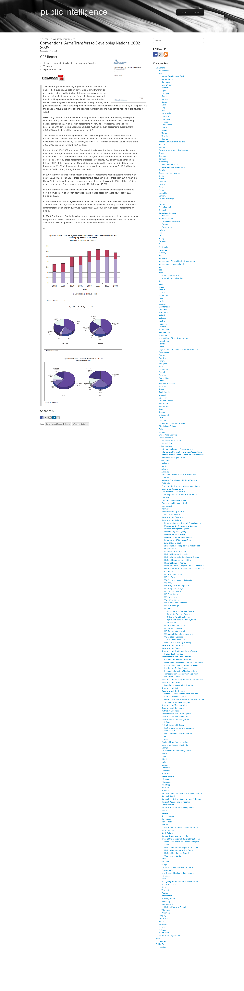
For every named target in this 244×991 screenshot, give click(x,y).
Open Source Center (173, 855)
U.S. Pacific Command (173, 628)
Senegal (165, 121)
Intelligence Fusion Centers (176, 668)
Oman (161, 346)
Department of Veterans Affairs (177, 540)
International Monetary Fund (171, 264)
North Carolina (168, 830)
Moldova (162, 326)
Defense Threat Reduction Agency (178, 537)
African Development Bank (173, 76)
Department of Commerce (172, 517)
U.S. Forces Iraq (170, 597)
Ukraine (162, 432)
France (161, 232)
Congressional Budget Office (174, 500)
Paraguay (163, 363)
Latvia (161, 301)
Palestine (163, 358)
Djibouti (165, 87)
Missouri (165, 787)
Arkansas (165, 471)
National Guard (168, 796)
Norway (162, 343)
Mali (163, 110)
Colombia (163, 193)
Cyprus (162, 204)
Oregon (165, 864)
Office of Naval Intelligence (178, 616)
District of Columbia (170, 710)
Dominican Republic (167, 212)
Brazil (161, 175)
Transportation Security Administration (181, 673)
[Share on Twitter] (46, 417)
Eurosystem (167, 227)
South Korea (164, 406)
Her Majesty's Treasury (171, 440)
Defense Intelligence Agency (176, 528)
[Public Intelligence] (74, 12)
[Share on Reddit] (50, 417)
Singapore (163, 397)
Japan (161, 284)
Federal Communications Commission (178, 727)
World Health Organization (173, 457)
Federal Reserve (168, 730)
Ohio (164, 858)
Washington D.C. (169, 898)
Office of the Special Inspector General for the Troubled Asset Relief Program (184, 700)
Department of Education (172, 645)
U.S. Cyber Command (176, 639)
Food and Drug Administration (175, 742)
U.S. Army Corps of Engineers (176, 585)
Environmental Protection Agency (176, 713)
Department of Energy (171, 648)
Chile (161, 187)
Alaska (164, 466)
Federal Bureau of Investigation (175, 719)
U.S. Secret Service (172, 676)
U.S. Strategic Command (174, 636)
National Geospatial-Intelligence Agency (181, 557)
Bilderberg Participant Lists (173, 167)
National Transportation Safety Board (178, 807)
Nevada (165, 813)
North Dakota (167, 833)
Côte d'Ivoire (167, 84)
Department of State (170, 688)
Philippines (163, 369)
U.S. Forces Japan (171, 599)
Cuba (161, 201)
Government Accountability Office (176, 750)
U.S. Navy (168, 608)
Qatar (161, 380)
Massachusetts (168, 776)
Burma (161, 178)
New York (165, 824)
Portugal (162, 375)
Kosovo (162, 289)
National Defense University (176, 554)
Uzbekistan (163, 918)
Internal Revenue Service (175, 696)
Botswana (166, 82)
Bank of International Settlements (173, 150)
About (184, 12)
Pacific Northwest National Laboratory (178, 867)
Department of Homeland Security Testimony (183, 662)
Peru (161, 366)
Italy (161, 281)
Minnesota (166, 782)
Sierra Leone (167, 124)
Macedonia (163, 312)
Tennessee (166, 875)
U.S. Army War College (173, 588)
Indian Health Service (173, 653)
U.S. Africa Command (173, 574)
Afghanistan (164, 70)
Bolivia (162, 170)
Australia (162, 144)
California (166, 483)
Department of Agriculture (173, 511)
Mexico (162, 321)
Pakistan (162, 355)
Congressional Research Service (57, 39)
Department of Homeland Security (176, 656)
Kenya (164, 102)
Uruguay (162, 915)
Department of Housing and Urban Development (182, 679)
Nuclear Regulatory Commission (175, 836)
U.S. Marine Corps (171, 605)
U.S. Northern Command (174, 625)
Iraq (160, 269)
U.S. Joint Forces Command (175, 602)
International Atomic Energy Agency (177, 449)
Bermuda (162, 158)
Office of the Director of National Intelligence (181, 838)
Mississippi (166, 784)
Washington (167, 895)
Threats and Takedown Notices (172, 423)
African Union (167, 79)
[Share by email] (58, 417)
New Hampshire (168, 816)
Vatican (162, 921)
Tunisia (165, 136)
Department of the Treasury (173, 690)
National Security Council (175, 907)
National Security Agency (175, 562)
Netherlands (164, 329)
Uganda (165, 138)
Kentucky (166, 767)
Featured (162, 941)
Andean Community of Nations (172, 141)
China (161, 190)
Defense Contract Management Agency (181, 525)
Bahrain (162, 147)
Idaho (164, 756)
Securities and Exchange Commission (178, 873)
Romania (162, 386)
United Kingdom (166, 437)
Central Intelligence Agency (173, 491)
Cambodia (163, 181)
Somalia (165, 127)
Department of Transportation (174, 705)
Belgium (162, 156)
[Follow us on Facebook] (155, 54)
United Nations (165, 446)
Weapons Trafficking (80, 424)
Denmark (162, 210)
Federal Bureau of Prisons (173, 725)
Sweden (162, 412)
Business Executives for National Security (179, 480)
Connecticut (167, 506)
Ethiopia (165, 93)
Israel (161, 272)
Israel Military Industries (172, 278)
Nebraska (165, 810)
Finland (162, 230)
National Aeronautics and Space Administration (182, 793)
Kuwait (162, 292)
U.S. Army (168, 582)
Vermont (165, 890)
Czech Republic (165, 207)
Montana (165, 790)
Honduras (163, 249)
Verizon (162, 927)
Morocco (165, 116)
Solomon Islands (166, 400)
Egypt (164, 90)
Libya (164, 107)
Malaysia (162, 318)
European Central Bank (171, 221)
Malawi (162, 315)
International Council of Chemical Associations (182, 451)
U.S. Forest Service (172, 514)
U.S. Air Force (169, 577)
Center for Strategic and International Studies (181, 486)
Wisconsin (166, 910)
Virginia (165, 892)
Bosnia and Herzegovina (169, 173)
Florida (165, 739)
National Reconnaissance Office (177, 560)
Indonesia (163, 258)
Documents (160, 67)
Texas (164, 878)
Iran (160, 267)
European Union (166, 218)
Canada (162, 184)
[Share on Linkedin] (54, 417)
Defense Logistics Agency (175, 531)
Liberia (164, 104)
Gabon (164, 96)
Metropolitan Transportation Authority (181, 827)
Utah (164, 887)
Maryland (166, 773)
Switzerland (164, 414)
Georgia (162, 238)
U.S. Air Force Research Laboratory (179, 580)
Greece (162, 244)
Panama (162, 360)
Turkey (161, 429)
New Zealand (164, 332)
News (158, 938)
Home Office (167, 443)
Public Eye (160, 944)
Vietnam (162, 929)
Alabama (165, 463)
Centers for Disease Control (173, 488)
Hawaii (164, 753)
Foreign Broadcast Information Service (180, 494)
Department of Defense (171, 520)
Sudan (164, 130)
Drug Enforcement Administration (178, 685)
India (161, 255)
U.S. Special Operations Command (178, 634)
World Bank (164, 932)
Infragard (168, 722)
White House (167, 904)
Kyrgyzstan (163, 295)
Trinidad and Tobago (168, 426)
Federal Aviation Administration (175, 716)
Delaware (165, 508)
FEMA (164, 736)
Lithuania (163, 309)
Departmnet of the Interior (173, 708)
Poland (162, 372)
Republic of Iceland (167, 383)
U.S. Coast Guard (171, 594)
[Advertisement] (91, 437)
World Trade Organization (170, 935)
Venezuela (163, 924)
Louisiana (166, 770)
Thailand (162, 420)
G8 (160, 235)
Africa (161, 73)
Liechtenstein (164, 306)
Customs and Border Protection (177, 659)
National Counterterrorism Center (178, 850)
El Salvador (163, 215)
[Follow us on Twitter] (160, 54)
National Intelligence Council (176, 853)
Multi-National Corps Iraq (175, 551)
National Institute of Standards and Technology (182, 799)
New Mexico (167, 821)
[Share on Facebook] (41, 417)
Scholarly (163, 395)
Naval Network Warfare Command (181, 611)
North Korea (164, 341)
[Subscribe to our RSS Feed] (166, 54)
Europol (165, 224)
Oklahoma (166, 861)
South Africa (164, 403)
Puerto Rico (164, 377)
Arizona (165, 469)
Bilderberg (163, 161)
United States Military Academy (177, 642)
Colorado (165, 497)
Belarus (162, 153)
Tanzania (165, 133)
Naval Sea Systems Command (179, 614)
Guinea (165, 99)
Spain (161, 409)
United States (164, 460)
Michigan (163, 323)
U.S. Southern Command (174, 631)
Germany (162, 241)
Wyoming (166, 912)
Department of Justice (171, 682)
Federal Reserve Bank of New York (178, 733)
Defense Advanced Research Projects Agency (183, 523)
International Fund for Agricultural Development (182, 454)
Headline (162, 947)
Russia (161, 389)
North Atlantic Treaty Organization (174, 338)
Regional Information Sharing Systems (180, 671)
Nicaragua (163, 335)
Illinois (164, 759)
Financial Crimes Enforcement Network (181, 693)
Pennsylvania (167, 870)
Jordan (161, 286)
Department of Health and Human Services (180, 651)
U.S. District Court (169, 884)
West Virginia (167, 901)
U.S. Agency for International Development (180, 881)
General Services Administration (175, 745)
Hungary (162, 252)
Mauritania (166, 113)
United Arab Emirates (168, 434)
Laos (161, 298)
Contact (195, 12)
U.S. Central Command (173, 591)
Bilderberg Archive (169, 164)
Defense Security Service (174, 534)
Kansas (165, 764)
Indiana (165, 762)
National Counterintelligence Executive (181, 847)
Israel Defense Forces (171, 275)
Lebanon (162, 304)
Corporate (163, 195)
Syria (161, 417)
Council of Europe (166, 198)
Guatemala (163, 247)
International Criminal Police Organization (177, 261)
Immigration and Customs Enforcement (181, 665)
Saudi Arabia (164, 392)
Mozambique (167, 119)
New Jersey (166, 819)
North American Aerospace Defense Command (184, 565)
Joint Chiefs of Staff (172, 543)
